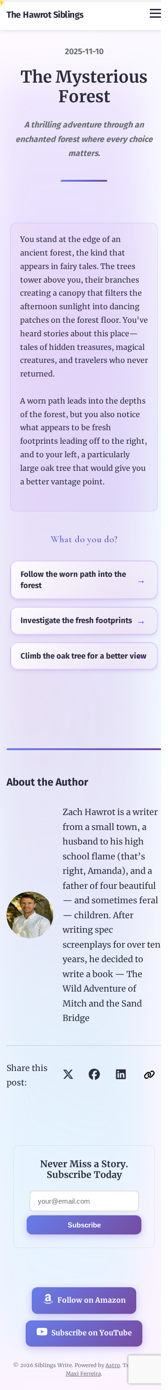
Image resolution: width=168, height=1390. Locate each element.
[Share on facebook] (94, 1075)
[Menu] (155, 13)
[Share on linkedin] (120, 1075)
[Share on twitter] (68, 1075)
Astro (112, 1365)
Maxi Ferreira (83, 1373)
